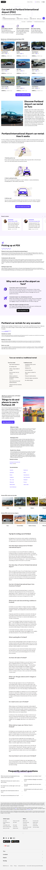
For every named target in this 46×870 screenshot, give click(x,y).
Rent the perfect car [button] (23, 310)
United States (29, 21)
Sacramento (26, 474)
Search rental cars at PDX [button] (23, 206)
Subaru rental (35, 822)
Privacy (15, 865)
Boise (11, 474)
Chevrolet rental (26, 822)
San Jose (12, 479)
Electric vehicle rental (7, 826)
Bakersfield (12, 484)
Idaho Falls (26, 484)
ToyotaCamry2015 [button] (12, 221)
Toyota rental (35, 825)
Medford (26, 470)
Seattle (11, 470)
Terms (11, 865)
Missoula (12, 482)
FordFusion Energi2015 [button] (34, 221)
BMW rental (25, 820)
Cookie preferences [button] (21, 865)
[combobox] (9, 18)
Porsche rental (35, 820)
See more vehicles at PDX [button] (23, 94)
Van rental (15, 822)
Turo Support (28, 809)
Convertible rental (6, 825)
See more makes (36, 827)
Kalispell (25, 479)
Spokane (12, 472)
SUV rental (15, 825)
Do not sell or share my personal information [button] (35, 865)
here (16, 808)
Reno (25, 472)
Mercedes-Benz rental (27, 827)
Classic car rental (16, 820)
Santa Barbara (13, 486)
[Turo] (3, 2)
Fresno (25, 482)
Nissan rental (25, 828)
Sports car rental (6, 828)
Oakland (12, 477)
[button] (43, 2)
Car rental (23, 21)
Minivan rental (15, 828)
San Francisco (27, 477)
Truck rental (15, 826)
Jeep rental (25, 825)
